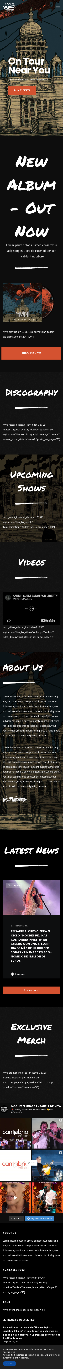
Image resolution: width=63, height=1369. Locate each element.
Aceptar (9, 1363)
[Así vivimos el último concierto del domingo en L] (15, 1133)
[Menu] (58, 7)
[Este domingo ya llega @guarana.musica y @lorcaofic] (15, 1197)
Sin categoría (14, 885)
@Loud (31, 1163)
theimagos (20, 974)
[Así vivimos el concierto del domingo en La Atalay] (15, 1165)
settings (24, 1357)
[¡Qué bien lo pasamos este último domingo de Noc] (47, 1133)
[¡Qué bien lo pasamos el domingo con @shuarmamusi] (47, 1165)
